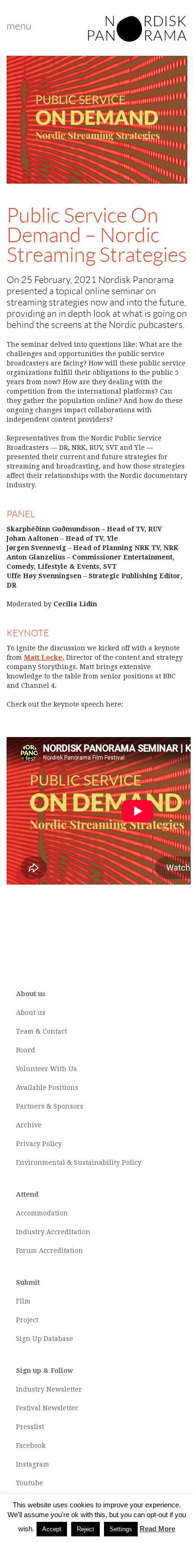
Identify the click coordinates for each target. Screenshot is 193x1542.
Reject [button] (85, 1529)
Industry (30, 1232)
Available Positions (47, 1087)
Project (27, 1320)
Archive (29, 1125)
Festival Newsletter (47, 1408)
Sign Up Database (44, 1338)
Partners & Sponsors (49, 1106)
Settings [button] (121, 1529)
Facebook (30, 1445)
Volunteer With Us (46, 1069)
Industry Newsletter (49, 1389)
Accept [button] (51, 1529)
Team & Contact (41, 1031)
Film (23, 1301)
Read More (157, 1529)
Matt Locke (43, 657)
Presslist (30, 1426)
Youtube (29, 1483)
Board (25, 1050)
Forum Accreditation (49, 1250)
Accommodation (42, 1213)
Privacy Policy (39, 1143)
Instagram (32, 1464)
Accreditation (68, 1232)
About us (30, 1012)
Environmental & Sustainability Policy (78, 1162)
